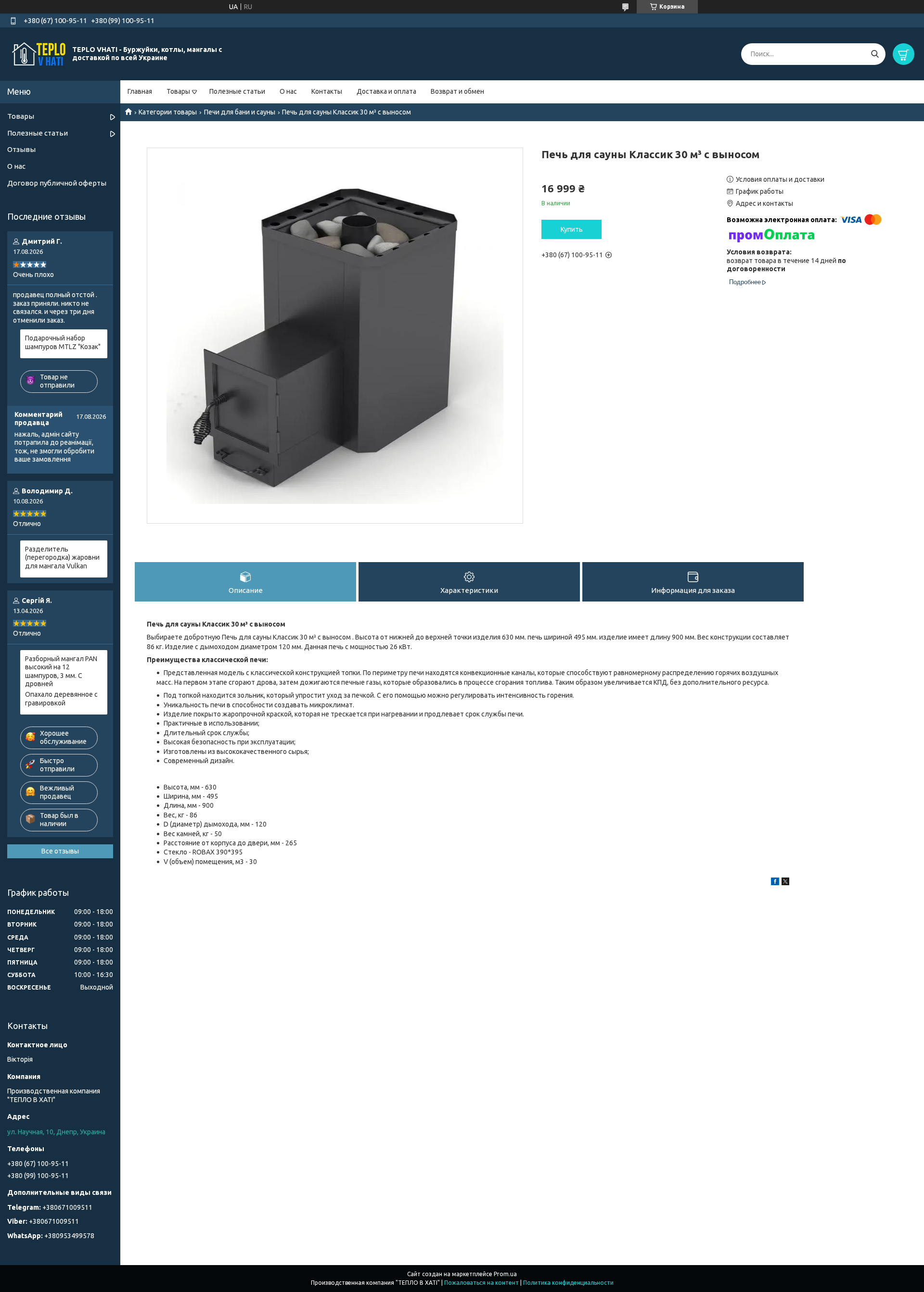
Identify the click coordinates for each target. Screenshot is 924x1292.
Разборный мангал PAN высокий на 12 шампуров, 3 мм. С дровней (61, 671)
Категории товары (168, 112)
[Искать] (875, 54)
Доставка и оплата (386, 91)
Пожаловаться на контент (481, 1282)
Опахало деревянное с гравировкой (61, 698)
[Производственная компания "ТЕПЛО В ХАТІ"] (38, 53)
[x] (785, 883)
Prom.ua (505, 1274)
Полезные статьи (237, 91)
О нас (288, 91)
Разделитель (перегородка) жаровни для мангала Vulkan (62, 557)
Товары (178, 91)
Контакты (326, 91)
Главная (140, 91)
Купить (572, 229)
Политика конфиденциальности (568, 1282)
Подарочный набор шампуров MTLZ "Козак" (63, 342)
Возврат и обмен (457, 91)
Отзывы (21, 149)
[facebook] (775, 883)
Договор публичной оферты (56, 183)
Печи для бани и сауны (239, 112)
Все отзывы (60, 851)
